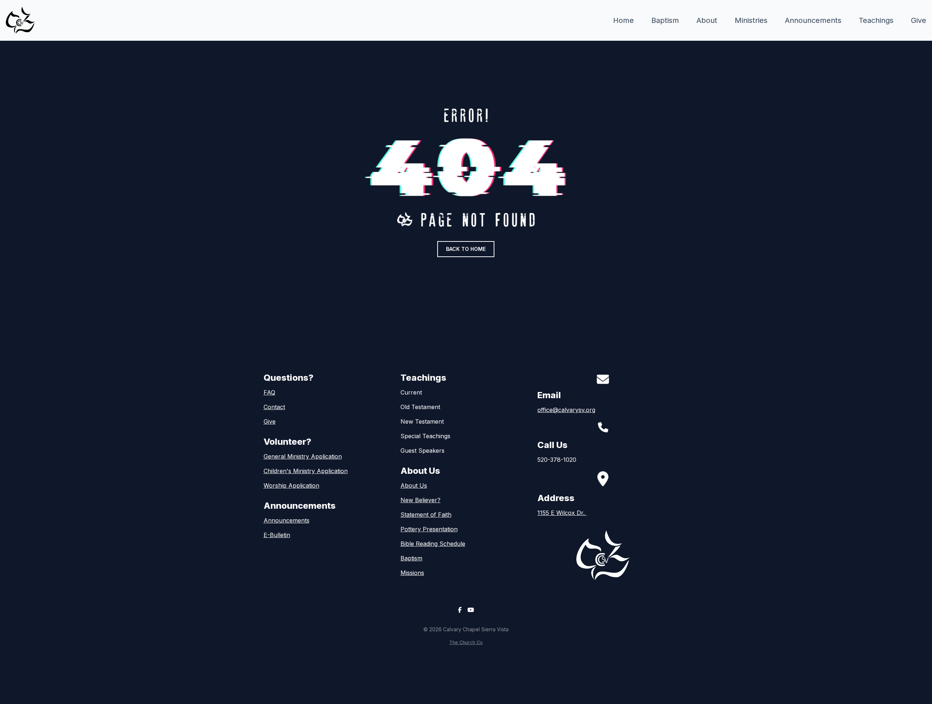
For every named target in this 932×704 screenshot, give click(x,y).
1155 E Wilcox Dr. (562, 512)
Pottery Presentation (429, 529)
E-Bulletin (277, 535)
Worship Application (291, 485)
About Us (413, 485)
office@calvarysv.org (566, 409)
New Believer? (420, 500)
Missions (412, 572)
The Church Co (466, 642)
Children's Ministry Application (306, 471)
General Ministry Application (303, 456)
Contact (274, 407)
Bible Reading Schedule (432, 543)
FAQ (269, 392)
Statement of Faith (425, 514)
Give (270, 421)
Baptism (411, 558)
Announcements (286, 520)
